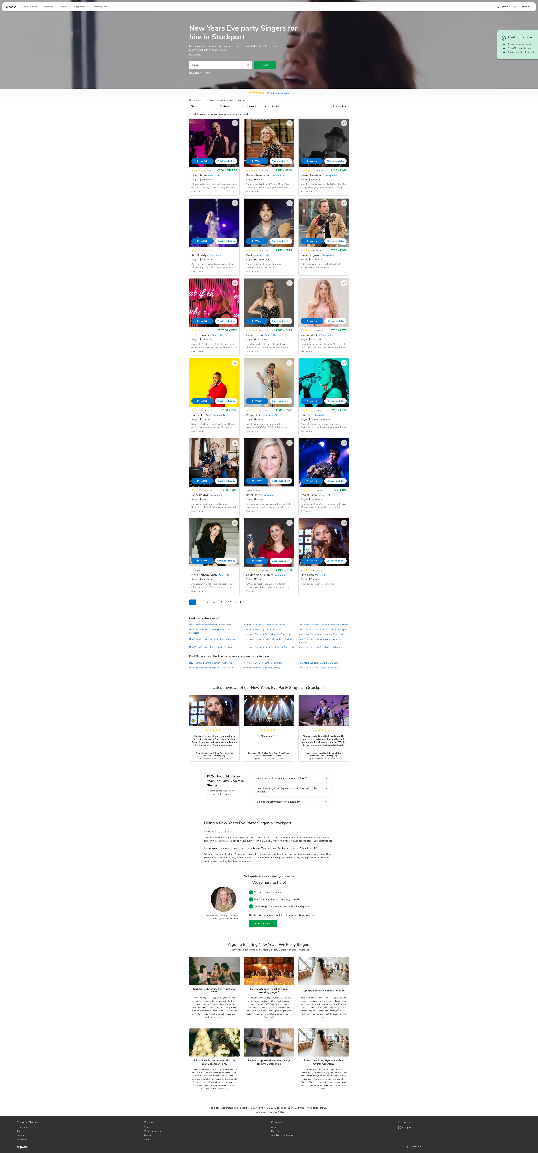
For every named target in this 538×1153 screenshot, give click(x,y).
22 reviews (318, 170)
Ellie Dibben (263, 753)
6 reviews (317, 250)
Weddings (49, 6)
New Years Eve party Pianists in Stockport (210, 624)
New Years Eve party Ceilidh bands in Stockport (267, 634)
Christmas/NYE (99, 6)
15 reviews (209, 490)
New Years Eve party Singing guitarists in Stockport (209, 631)
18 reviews (209, 410)
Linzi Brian (214, 753)
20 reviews (209, 330)
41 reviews (209, 250)
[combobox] (203, 106)
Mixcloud (416, 1146)
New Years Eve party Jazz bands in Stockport (320, 634)
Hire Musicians (29, 6)
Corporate (79, 6)
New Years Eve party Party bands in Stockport (321, 647)
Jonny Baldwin (324, 753)
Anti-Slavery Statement (282, 1135)
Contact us (22, 1139)
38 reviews (318, 330)
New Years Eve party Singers (219, 100)
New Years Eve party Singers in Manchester (210, 662)
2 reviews (195, 570)
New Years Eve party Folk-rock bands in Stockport (269, 639)
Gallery (147, 1135)
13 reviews (318, 410)
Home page (194, 100)
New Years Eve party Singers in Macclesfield (211, 667)
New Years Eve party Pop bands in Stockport (211, 647)
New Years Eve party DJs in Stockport (262, 629)
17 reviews (263, 250)
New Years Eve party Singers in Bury (262, 667)
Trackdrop (403, 1146)
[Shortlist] (514, 6)
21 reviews (263, 410)
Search (504, 6)
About (274, 1127)
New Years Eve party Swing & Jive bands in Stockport (319, 641)
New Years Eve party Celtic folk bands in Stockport (269, 647)
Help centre (22, 1127)
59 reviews (263, 170)
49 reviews (209, 170)
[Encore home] (11, 7)
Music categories (152, 1131)
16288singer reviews (278, 93)
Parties (64, 6)
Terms (20, 1131)
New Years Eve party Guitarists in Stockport (265, 624)
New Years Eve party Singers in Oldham (318, 662)
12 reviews (318, 490)
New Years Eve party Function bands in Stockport (322, 629)
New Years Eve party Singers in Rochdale (318, 667)
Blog (146, 1139)
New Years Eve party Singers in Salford (263, 662)
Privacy (20, 1135)
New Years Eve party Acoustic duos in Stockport (213, 639)
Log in (524, 6)
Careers (275, 1131)
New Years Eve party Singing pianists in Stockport (323, 624)
